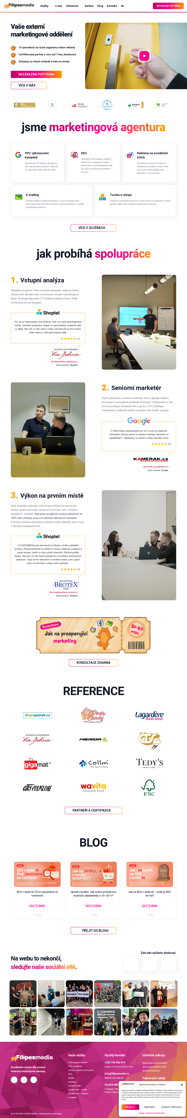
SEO (70, 1074)
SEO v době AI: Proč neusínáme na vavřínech (37, 893)
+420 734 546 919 (115, 1062)
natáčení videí (74, 1086)
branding (72, 1082)
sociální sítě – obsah (77, 1089)
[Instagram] (131, 963)
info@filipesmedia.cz (117, 1073)
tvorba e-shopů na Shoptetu (81, 1070)
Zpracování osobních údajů (155, 1113)
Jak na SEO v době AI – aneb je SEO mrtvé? (149, 893)
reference (72, 6)
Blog (100, 6)
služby (44, 6)
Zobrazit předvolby (171, 1107)
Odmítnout (149, 1107)
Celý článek (37, 905)
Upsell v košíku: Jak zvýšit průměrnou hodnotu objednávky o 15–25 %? (93, 893)
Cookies (141, 1113)
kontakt (112, 6)
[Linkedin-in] (149, 963)
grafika (71, 1078)
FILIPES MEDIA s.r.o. (116, 1084)
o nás (58, 6)
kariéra (89, 6)
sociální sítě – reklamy (78, 1093)
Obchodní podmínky (151, 1071)
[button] (182, 1084)
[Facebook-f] (168, 963)
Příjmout (130, 1107)
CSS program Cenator (78, 1062)
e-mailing (72, 1097)
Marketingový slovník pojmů (154, 1063)
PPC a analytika (75, 1066)
